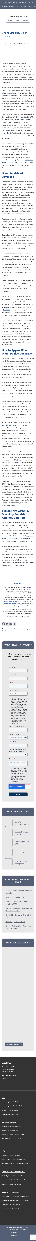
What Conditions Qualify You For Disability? (15, 1200)
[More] (14, 624)
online (22, 565)
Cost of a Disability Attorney (10, 1110)
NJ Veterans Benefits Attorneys (11, 1126)
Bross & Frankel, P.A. (18, 7)
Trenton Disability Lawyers (10, 1114)
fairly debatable (13, 462)
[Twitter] (7, 624)
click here (26, 616)
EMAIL (4, 1079)
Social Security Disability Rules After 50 (14, 1180)
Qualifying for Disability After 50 (12, 1176)
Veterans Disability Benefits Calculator (13, 1134)
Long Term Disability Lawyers (11, 1155)
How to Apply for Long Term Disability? (14, 1159)
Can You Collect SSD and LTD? (11, 1208)
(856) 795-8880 (11, 1075)
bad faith (5, 425)
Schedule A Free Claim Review (18, 20)
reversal (5, 133)
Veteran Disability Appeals (10, 1130)
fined (23, 120)
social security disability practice (13, 603)
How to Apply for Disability (10, 1102)
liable (24, 438)
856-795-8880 (24, 16)
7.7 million (6, 310)
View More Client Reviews (14, 1044)
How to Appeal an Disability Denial (12, 1106)
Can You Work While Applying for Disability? (15, 1196)
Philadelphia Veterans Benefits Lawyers (13, 1139)
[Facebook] (3, 624)
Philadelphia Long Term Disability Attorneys (15, 1163)
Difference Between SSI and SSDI (12, 1204)
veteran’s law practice (10, 601)
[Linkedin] (10, 624)
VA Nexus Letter (7, 1143)
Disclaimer (23, 1229)
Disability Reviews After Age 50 (11, 1184)
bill (11, 468)
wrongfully (10, 93)
